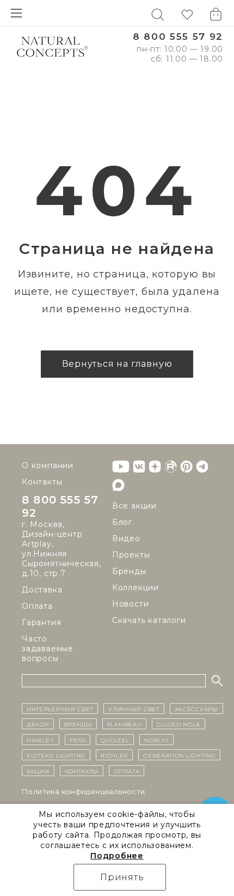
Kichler (114, 755)
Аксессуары (196, 708)
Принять (122, 877)
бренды (78, 724)
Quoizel (115, 739)
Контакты (42, 482)
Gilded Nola (178, 724)
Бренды (129, 571)
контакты (82, 771)
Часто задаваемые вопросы (47, 648)
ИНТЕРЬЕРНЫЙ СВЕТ (60, 708)
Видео (126, 538)
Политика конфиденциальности (83, 791)
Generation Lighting (179, 755)
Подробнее (116, 856)
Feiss (78, 739)
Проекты (131, 555)
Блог (122, 522)
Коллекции (135, 587)
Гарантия (41, 622)
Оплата (37, 606)
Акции (38, 771)
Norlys (156, 739)
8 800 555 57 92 (178, 37)
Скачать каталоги (149, 620)
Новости (130, 604)
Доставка (42, 590)
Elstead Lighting (56, 755)
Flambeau (124, 724)
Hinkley (40, 739)
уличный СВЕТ (133, 708)
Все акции (134, 506)
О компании (47, 465)
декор (38, 724)
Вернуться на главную (117, 364)
